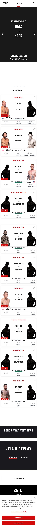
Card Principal (14, 86)
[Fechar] (35, 498)
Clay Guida (18, 135)
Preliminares (23, 86)
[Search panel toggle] (34, 3)
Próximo (34, 34)
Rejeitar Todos (19, 517)
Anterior (3, 34)
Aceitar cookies (18, 523)
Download (24, 457)
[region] (18, 511)
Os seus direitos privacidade (18, 512)
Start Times (13, 457)
